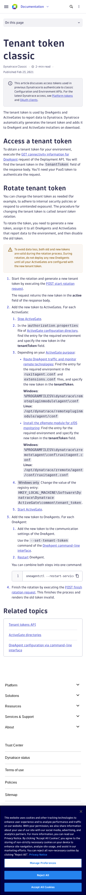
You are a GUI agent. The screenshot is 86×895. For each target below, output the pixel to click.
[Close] (81, 811)
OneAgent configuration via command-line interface (40, 648)
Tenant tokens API (22, 624)
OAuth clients (29, 100)
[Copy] (77, 575)
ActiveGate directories (25, 634)
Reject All (43, 875)
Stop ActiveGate (29, 318)
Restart (23, 557)
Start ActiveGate (30, 509)
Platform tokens (62, 95)
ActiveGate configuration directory (52, 330)
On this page (14, 22)
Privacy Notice (38, 854)
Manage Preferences (43, 863)
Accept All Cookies (43, 887)
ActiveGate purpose (60, 352)
